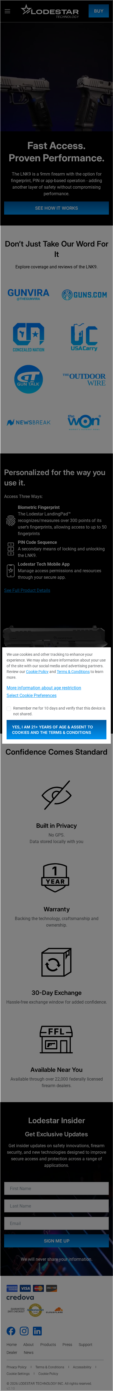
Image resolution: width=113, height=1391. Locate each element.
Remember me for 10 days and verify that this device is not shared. (59, 711)
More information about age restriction (44, 687)
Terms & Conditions (73, 671)
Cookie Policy (37, 671)
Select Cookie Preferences (31, 695)
